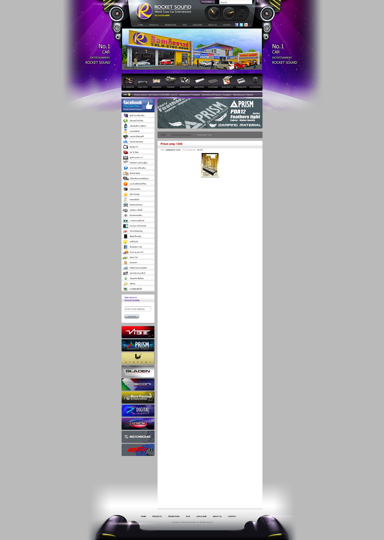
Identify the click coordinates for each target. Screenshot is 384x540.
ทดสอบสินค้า (135, 199)
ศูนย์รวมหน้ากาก (136, 157)
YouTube (246, 25)
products (154, 25)
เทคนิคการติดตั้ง (136, 210)
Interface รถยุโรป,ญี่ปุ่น (138, 162)
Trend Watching (136, 231)
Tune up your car (136, 252)
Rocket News (135, 173)
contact (227, 25)
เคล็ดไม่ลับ (134, 241)
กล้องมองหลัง (135, 189)
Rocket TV (134, 147)
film (184, 25)
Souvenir (133, 262)
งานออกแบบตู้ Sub (137, 220)
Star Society (135, 194)
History (132, 283)
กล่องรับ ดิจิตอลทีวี (137, 136)
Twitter (241, 25)
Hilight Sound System (138, 268)
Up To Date (134, 152)
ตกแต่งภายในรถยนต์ (138, 225)
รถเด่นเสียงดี (135, 131)
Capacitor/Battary (137, 278)
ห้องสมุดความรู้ (136, 247)
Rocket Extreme (136, 204)
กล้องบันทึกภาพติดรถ (138, 126)
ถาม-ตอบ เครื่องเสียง (138, 168)
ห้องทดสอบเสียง (136, 215)
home (140, 25)
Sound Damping (136, 141)
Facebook (236, 25)
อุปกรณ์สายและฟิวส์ (137, 273)
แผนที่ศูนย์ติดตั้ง (136, 289)
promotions (170, 25)
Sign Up (207, 2)
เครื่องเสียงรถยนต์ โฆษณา (181, 135)
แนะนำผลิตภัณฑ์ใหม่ (138, 183)
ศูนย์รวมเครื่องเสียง (137, 115)
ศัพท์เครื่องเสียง (135, 236)
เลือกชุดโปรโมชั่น (136, 120)
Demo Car (134, 257)
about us (212, 25)
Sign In (214, 2)
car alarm (197, 25)
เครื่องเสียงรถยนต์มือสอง (139, 178)
